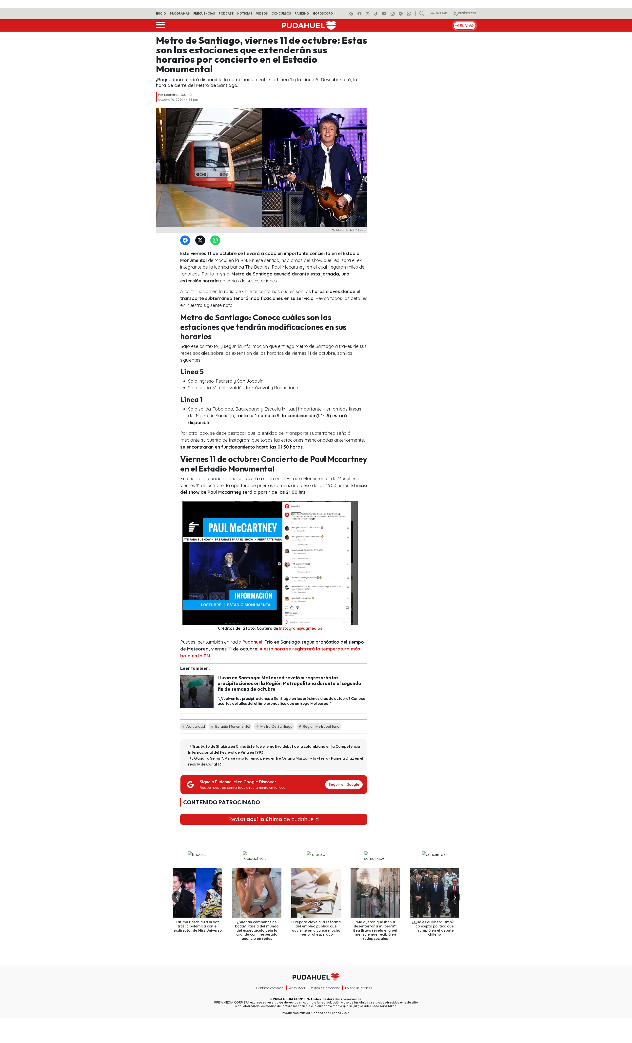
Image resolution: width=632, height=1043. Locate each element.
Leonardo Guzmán (178, 95)
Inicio (161, 13)
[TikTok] (376, 13)
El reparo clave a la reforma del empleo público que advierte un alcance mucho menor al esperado (316, 928)
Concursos (281, 13)
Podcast (226, 13)
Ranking (302, 13)
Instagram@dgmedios (300, 628)
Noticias (244, 13)
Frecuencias (204, 13)
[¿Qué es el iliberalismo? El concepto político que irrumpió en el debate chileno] (434, 893)
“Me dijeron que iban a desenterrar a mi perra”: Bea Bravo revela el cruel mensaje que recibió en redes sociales (375, 930)
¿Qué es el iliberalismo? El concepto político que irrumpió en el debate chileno (434, 928)
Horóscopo (323, 13)
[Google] (352, 13)
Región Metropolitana (320, 726)
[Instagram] (393, 13)
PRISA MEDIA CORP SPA (291, 999)
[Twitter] (201, 240)
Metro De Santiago (276, 726)
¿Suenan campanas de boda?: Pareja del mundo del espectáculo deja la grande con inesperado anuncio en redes (256, 930)
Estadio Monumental (232, 726)
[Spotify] (401, 13)
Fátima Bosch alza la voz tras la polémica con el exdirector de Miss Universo (198, 926)
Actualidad (195, 726)
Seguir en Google (344, 784)
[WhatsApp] (216, 240)
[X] (368, 13)
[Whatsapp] (410, 13)
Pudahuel (252, 642)
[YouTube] (385, 13)
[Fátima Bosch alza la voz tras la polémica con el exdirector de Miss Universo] (197, 893)
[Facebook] (360, 13)
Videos (262, 13)
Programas (180, 13)
